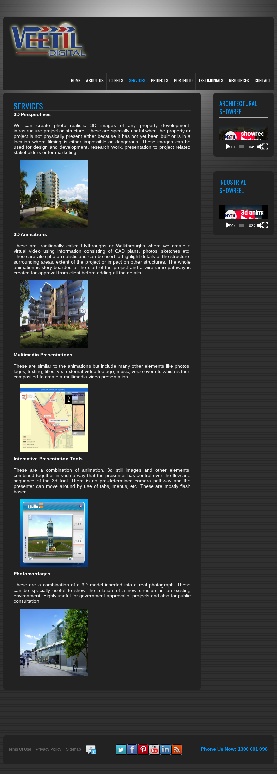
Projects (159, 80)
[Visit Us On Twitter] (120, 747)
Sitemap (73, 749)
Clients (116, 80)
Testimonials (210, 80)
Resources (239, 80)
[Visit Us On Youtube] (154, 747)
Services (137, 80)
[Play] (228, 146)
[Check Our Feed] (176, 747)
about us (95, 80)
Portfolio (183, 80)
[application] (243, 139)
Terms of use (19, 749)
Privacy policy (48, 749)
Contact (263, 80)
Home (75, 80)
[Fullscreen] (265, 146)
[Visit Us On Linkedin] (165, 747)
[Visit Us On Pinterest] (143, 747)
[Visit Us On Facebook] (131, 747)
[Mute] (260, 146)
